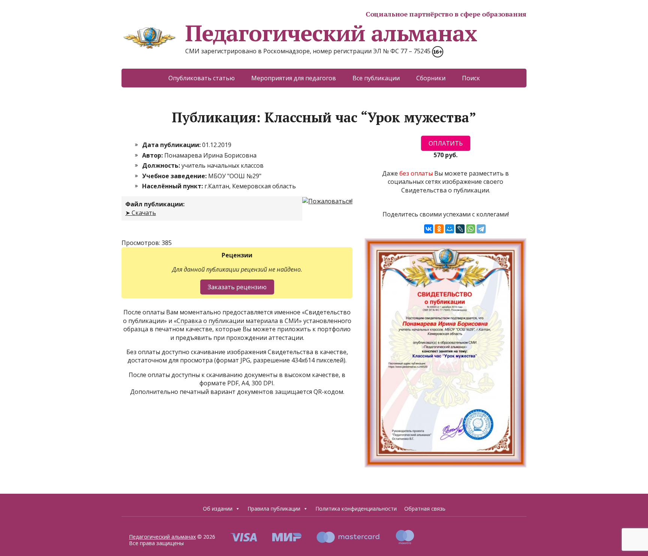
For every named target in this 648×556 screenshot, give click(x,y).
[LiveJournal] (460, 228)
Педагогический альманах (331, 33)
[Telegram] (481, 228)
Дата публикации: (172, 145)
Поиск (471, 78)
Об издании (217, 508)
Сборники (431, 78)
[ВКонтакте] (428, 228)
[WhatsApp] (470, 228)
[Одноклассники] (439, 228)
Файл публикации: (154, 204)
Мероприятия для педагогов (293, 78)
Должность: (162, 165)
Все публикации (376, 78)
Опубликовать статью (201, 78)
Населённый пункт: (173, 186)
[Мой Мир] (449, 228)
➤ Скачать (140, 213)
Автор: (153, 155)
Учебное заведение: (175, 176)
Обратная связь (425, 508)
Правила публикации (274, 508)
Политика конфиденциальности (356, 508)
